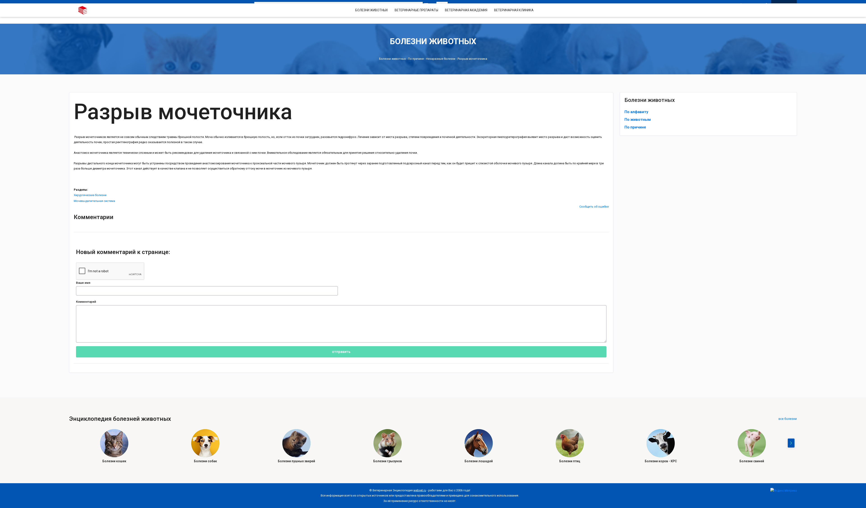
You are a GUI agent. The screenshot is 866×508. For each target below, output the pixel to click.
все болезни (787, 419)
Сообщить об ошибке (594, 206)
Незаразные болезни (440, 58)
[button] (791, 443)
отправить (341, 352)
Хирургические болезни (90, 195)
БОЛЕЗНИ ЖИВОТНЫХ (371, 10)
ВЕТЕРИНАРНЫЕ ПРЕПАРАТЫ (416, 10)
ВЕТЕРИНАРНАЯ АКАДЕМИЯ (466, 10)
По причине (416, 58)
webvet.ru (419, 490)
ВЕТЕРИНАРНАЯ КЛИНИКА (514, 10)
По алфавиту (636, 112)
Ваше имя (83, 282)
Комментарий (86, 301)
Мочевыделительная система (94, 201)
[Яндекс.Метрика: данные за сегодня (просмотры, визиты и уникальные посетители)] (783, 490)
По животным (637, 119)
